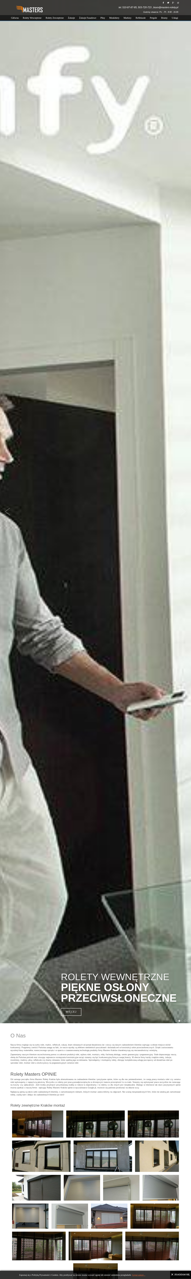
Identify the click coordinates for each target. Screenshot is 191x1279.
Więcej (19, 1012)
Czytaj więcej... (138, 1275)
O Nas (18, 1035)
